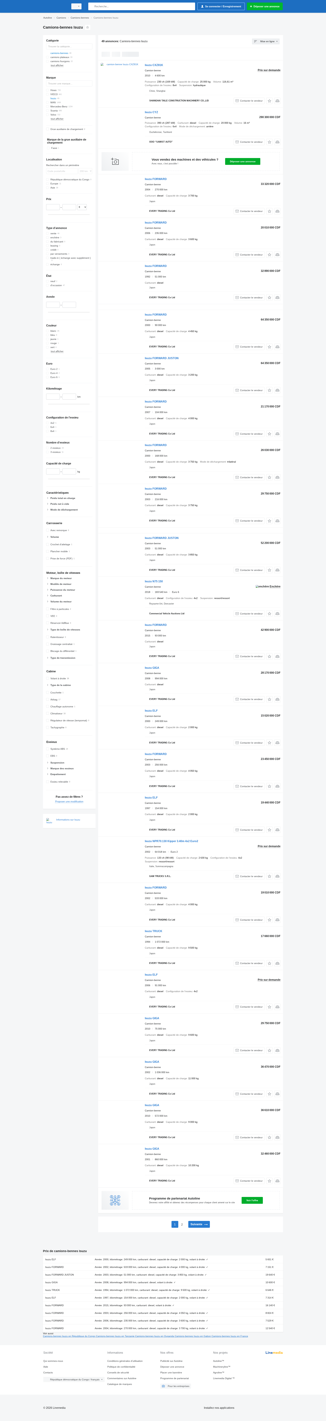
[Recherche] (91, 6)
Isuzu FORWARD (156, 179)
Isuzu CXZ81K (154, 65)
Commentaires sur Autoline (121, 1378)
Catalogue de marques (119, 1384)
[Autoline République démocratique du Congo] (55, 6)
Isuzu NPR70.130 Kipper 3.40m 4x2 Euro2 (171, 841)
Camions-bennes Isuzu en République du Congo (69, 1336)
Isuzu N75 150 (154, 581)
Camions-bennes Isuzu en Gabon (193, 1336)
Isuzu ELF (151, 710)
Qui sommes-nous (53, 1361)
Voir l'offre (252, 1200)
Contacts (48, 1372)
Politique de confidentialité (121, 1366)
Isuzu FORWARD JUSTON (162, 358)
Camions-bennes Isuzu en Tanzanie (115, 1336)
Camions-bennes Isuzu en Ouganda (155, 1336)
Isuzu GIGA (152, 667)
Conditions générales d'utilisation (125, 1361)
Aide (45, 1366)
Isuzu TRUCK (153, 931)
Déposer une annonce (243, 161)
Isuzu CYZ (151, 112)
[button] (269, 101)
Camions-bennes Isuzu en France (230, 1336)
